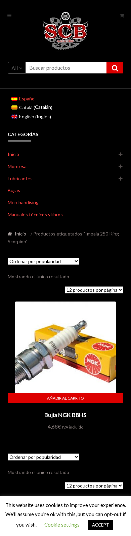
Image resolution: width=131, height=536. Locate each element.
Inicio (13, 154)
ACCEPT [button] (100, 525)
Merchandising (23, 202)
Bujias (14, 190)
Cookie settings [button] (62, 525)
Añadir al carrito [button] (65, 398)
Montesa (17, 166)
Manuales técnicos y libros (35, 214)
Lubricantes (20, 178)
